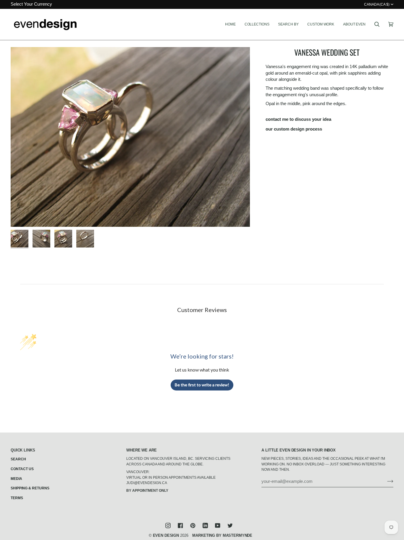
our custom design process (294, 129)
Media (16, 479)
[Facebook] (180, 525)
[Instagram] (168, 525)
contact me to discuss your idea (298, 119)
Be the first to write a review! (202, 384)
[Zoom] (130, 137)
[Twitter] (230, 525)
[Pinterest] (192, 525)
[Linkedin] (205, 525)
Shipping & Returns (30, 488)
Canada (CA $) (377, 4)
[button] (257, 24)
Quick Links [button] (23, 450)
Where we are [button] (141, 450)
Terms (17, 498)
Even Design (166, 535)
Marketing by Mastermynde (222, 535)
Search (18, 459)
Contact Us (22, 469)
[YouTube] (217, 525)
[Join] (385, 481)
